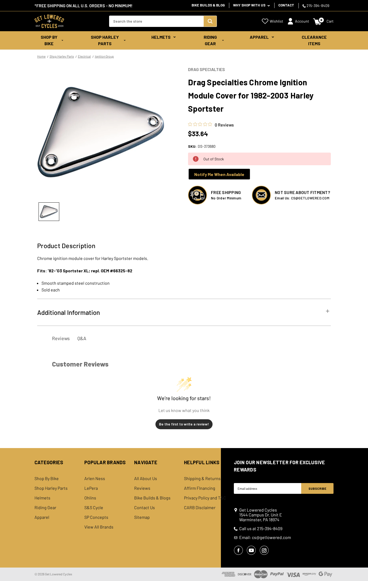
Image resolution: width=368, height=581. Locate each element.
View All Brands (98, 526)
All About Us (145, 478)
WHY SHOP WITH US (249, 5)
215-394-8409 (317, 5)
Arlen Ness (94, 478)
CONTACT (286, 5)
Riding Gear (210, 40)
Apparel (259, 37)
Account (302, 21)
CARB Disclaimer (200, 507)
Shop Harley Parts (105, 40)
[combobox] (156, 21)
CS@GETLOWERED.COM (310, 198)
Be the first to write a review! (184, 424)
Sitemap (142, 517)
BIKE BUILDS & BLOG (208, 5)
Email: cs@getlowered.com (265, 537)
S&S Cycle (93, 507)
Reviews (142, 488)
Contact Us (144, 507)
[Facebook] (238, 550)
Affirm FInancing (199, 488)
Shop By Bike (49, 40)
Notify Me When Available (219, 174)
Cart (330, 21)
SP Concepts (96, 517)
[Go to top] (359, 567)
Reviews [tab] (61, 338)
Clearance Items (314, 40)
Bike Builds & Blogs (152, 497)
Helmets (161, 37)
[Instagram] (264, 550)
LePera (91, 488)
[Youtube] (251, 550)
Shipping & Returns (202, 478)
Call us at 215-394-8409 (260, 528)
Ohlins (90, 497)
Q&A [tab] (81, 338)
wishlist (276, 21)
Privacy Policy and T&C (205, 497)
